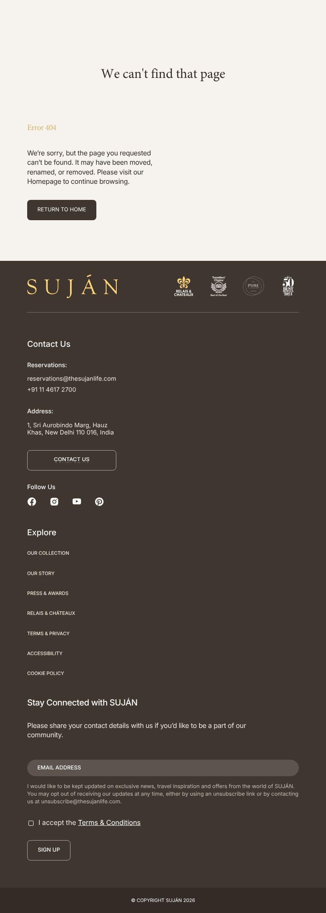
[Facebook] (31, 502)
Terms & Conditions (109, 822)
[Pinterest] (99, 502)
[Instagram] (54, 502)
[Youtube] (76, 502)
